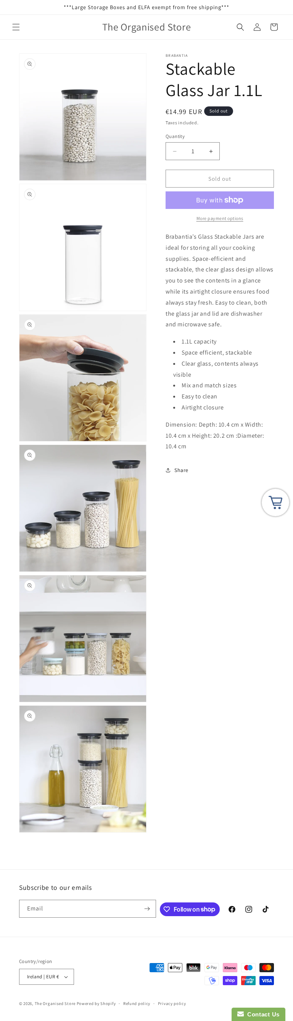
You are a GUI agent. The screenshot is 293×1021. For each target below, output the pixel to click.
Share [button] (181, 470)
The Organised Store (55, 1003)
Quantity (175, 136)
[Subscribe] (147, 909)
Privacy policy (172, 1003)
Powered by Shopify (96, 1003)
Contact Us (262, 1014)
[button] (16, 27)
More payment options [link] (219, 218)
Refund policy (136, 1003)
